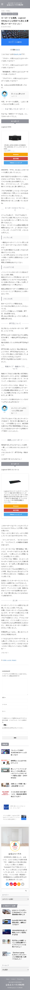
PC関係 (4, 660)
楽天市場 (15, 158)
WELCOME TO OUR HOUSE (15, 982)
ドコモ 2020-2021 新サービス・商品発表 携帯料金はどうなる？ (19, 794)
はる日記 (9, 660)
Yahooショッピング (16, 163)
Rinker (9, 501)
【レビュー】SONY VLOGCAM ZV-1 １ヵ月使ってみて (19, 752)
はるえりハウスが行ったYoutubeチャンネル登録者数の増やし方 (19, 912)
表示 (17, 49)
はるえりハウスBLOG (15, 5)
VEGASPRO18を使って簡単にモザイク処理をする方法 (19, 932)
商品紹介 (14, 660)
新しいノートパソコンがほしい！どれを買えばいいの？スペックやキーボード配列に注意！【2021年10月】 (19, 773)
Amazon (16, 154)
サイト (4, 711)
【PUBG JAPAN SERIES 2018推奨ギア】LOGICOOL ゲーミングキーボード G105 (15, 147)
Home (7, 979)
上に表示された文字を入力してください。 (13, 728)
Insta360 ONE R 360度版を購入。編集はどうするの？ (19, 922)
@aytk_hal (17, 54)
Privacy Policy (20, 979)
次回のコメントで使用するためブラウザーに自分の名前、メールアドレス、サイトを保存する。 (14, 720)
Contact (13, 979)
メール (4, 704)
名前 (4, 697)
